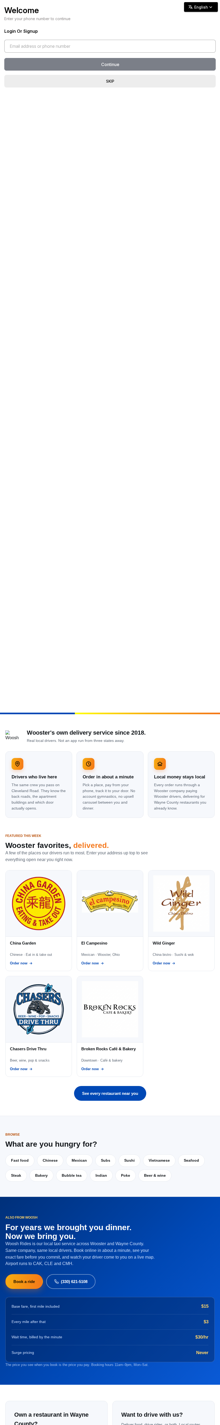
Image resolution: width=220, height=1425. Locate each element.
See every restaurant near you (110, 1093)
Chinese (50, 1160)
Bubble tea (72, 1175)
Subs (105, 1160)
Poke (125, 1175)
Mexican (79, 1160)
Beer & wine (155, 1175)
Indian (101, 1175)
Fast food (20, 1160)
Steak (16, 1175)
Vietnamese (159, 1160)
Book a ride (24, 1281)
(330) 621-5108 (74, 1281)
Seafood (191, 1160)
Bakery (41, 1175)
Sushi (129, 1160)
